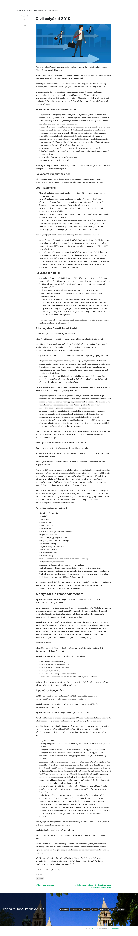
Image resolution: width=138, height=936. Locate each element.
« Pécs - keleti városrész (45, 885)
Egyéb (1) (121, 909)
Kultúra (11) (86, 909)
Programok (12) (104, 909)
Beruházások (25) (76, 909)
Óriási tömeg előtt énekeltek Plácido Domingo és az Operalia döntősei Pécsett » (93, 886)
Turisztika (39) (64, 909)
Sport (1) (113, 909)
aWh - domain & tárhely (114, 928)
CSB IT (94, 928)
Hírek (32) (95, 909)
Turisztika (40, 878)
